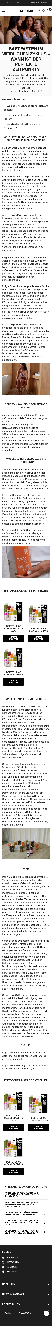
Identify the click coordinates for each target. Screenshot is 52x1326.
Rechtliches (11, 1304)
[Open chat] (46, 1313)
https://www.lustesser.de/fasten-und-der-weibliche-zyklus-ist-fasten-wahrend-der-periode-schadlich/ (25, 1056)
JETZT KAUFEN (13, 638)
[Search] (43, 11)
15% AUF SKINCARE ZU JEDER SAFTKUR (26, 3)
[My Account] (39, 11)
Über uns (8, 1284)
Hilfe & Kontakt (13, 1294)
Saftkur (37, 505)
